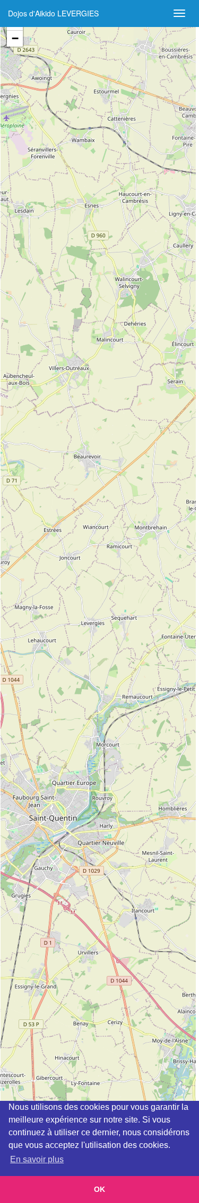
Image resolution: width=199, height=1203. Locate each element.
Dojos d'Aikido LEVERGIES (53, 13)
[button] (15, 39)
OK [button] (99, 1189)
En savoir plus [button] (37, 1159)
